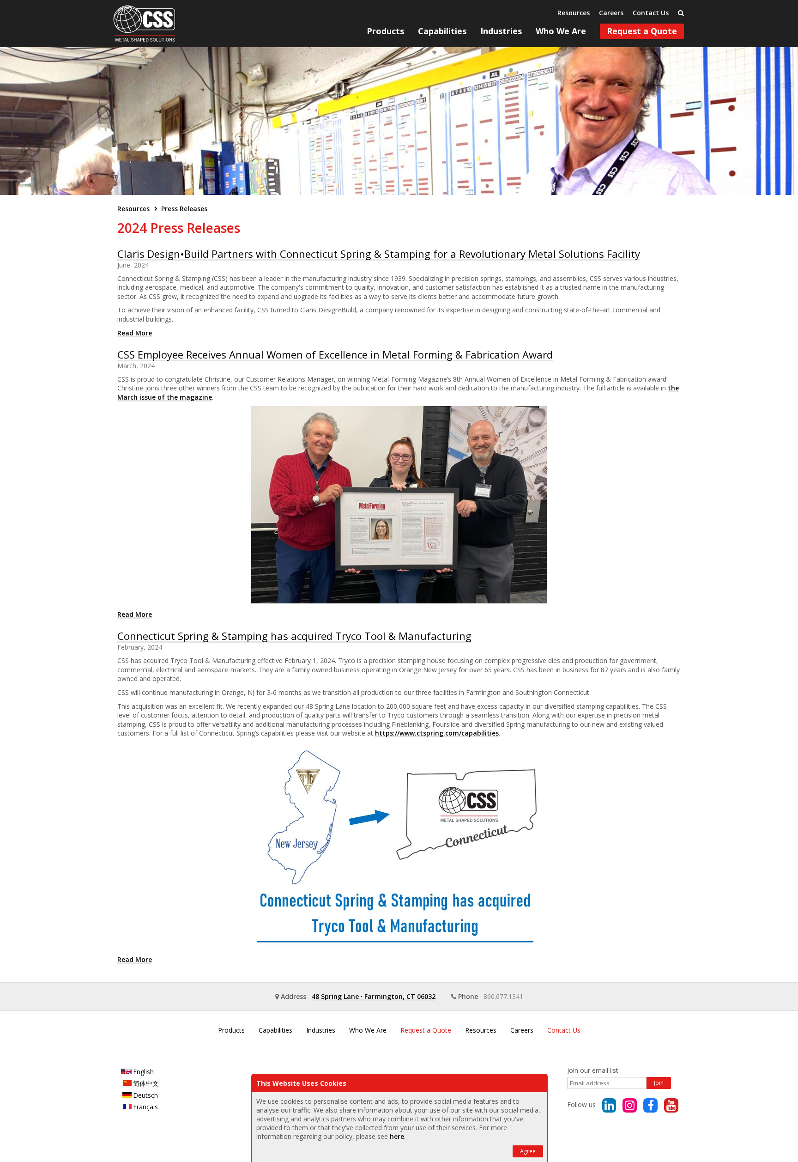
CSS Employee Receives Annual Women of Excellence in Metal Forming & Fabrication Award (335, 354)
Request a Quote (642, 31)
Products (385, 31)
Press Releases (184, 208)
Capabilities (442, 31)
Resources (573, 12)
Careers (611, 12)
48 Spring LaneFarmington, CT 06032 (373, 996)
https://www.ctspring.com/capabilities (437, 733)
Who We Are (561, 31)
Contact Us (651, 12)
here (397, 1136)
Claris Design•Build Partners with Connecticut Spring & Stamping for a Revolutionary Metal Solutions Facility (378, 254)
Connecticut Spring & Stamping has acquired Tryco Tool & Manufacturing (294, 636)
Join (659, 1083)
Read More (134, 333)
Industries (501, 31)
